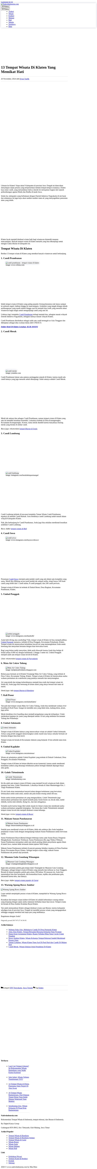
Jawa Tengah (28, 988)
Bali (10, 20)
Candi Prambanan (26, 314)
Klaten (40, 988)
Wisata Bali (13, 1148)
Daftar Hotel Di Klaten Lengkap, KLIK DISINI (19, 327)
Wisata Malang (14, 1146)
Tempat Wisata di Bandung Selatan (22, 1138)
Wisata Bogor (14, 1142)
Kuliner (11, 16)
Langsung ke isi (7, 2)
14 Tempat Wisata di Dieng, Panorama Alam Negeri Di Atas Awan (19, 1086)
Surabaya (12, 24)
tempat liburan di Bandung (24, 691)
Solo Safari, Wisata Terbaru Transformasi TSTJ (19, 1078)
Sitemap (12, 1163)
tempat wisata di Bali (19, 529)
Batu (10, 26)
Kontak (11, 1161)
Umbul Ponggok (7, 642)
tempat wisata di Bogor (24, 814)
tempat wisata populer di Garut (26, 880)
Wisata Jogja (13, 1144)
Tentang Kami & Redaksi (18, 1159)
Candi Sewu (13, 579)
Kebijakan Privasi (15, 1156)
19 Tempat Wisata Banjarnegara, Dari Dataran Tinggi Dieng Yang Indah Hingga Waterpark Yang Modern (19, 1097)
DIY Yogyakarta (16, 988)
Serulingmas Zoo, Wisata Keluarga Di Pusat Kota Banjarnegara (18, 1108)
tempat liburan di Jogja (28, 429)
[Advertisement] (34, 46)
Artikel (11, 12)
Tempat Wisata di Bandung (19, 1136)
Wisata (11, 14)
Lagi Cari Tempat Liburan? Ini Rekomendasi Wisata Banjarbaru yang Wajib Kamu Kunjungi (19, 1069)
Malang (11, 18)
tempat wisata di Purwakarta (27, 659)
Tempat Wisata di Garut (17, 1140)
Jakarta (11, 22)
